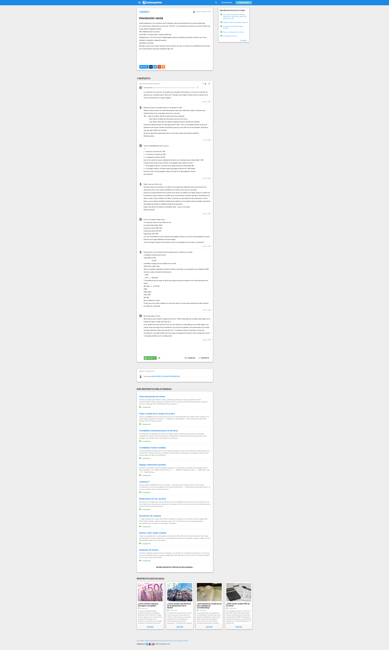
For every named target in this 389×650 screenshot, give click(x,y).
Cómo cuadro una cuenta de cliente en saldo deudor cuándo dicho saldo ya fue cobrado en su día (235, 16)
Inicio (138, 640)
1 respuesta (145, 407)
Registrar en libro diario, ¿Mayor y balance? (235, 22)
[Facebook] (149, 644)
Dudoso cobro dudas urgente (152, 533)
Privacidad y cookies (182, 640)
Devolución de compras (150, 516)
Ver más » (243, 40)
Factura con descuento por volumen (233, 32)
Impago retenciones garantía (152, 464)
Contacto (160, 640)
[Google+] (152, 644)
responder (156, 376)
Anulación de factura (149, 550)
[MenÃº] (139, 2)
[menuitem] (151, 67)
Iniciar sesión (227, 2)
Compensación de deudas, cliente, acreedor (233, 27)
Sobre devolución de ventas (152, 396)
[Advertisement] (175, 56)
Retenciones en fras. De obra (152, 499)
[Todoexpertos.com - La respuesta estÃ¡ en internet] (152, 2)
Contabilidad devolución (230, 36)
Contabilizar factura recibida (152, 447)
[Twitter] (146, 644)
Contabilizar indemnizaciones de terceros (158, 430)
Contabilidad (144, 12)
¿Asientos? (144, 482)
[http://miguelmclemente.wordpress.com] (197, 87)
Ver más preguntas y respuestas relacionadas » (174, 567)
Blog (156, 640)
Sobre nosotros (145, 640)
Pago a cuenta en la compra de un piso (157, 413)
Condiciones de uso (169, 640)
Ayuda (152, 640)
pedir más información (171, 376)
